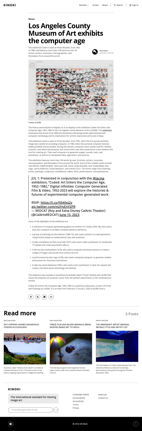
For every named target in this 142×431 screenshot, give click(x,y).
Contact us (103, 398)
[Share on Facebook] (30, 296)
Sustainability (79, 398)
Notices (98, 320)
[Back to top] (135, 423)
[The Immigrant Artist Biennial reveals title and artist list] (117, 346)
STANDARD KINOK (81, 394)
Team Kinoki (103, 51)
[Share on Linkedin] (44, 296)
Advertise (102, 394)
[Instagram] (10, 423)
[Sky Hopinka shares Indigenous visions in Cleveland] (25, 348)
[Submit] (56, 409)
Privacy (76, 408)
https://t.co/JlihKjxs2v (56, 202)
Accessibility (78, 401)
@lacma (98, 178)
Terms (76, 404)
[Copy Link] (51, 296)
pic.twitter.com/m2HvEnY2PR (53, 206)
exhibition (107, 130)
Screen (96, 5)
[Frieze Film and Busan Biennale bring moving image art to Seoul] (71, 348)
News (31, 19)
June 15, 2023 (69, 215)
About (105, 5)
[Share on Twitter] (37, 296)
